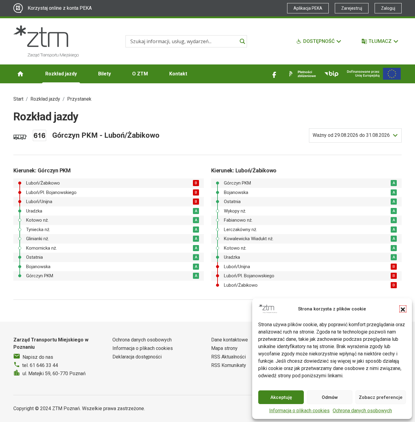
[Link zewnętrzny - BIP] (331, 74)
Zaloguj (388, 8)
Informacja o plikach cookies (299, 410)
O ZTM (140, 74)
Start (18, 99)
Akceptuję (281, 397)
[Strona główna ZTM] (46, 41)
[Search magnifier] (242, 41)
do (351, 135)
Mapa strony (224, 348)
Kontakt (178, 74)
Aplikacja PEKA (307, 8)
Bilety (104, 74)
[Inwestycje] (374, 74)
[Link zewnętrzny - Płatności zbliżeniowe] (301, 74)
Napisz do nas (37, 357)
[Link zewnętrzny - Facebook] (274, 74)
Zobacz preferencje (381, 397)
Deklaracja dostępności (137, 357)
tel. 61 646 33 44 (40, 365)
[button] (403, 309)
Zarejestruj (351, 8)
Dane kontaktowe (229, 340)
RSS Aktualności (228, 357)
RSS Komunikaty (228, 365)
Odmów (330, 397)
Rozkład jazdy (61, 74)
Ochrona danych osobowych (362, 410)
